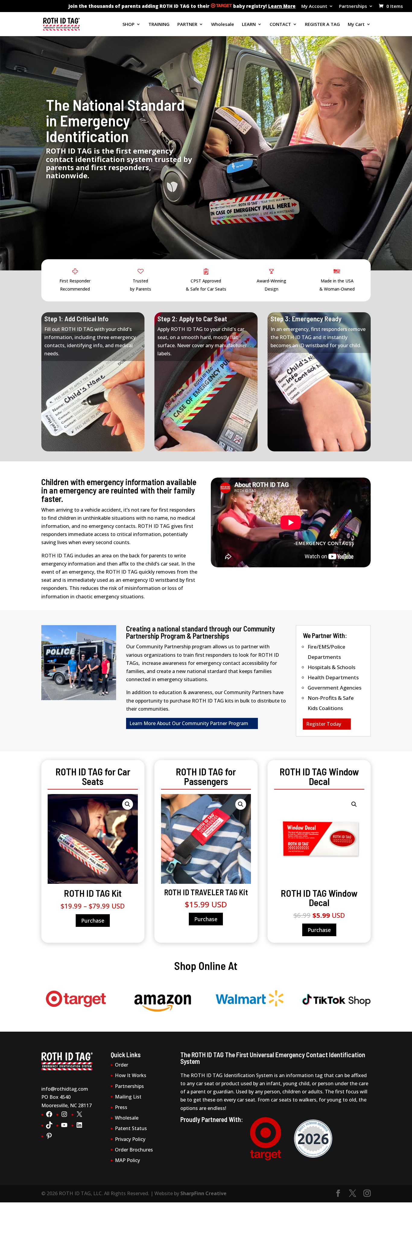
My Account (314, 6)
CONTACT (280, 24)
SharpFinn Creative (203, 1193)
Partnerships (353, 6)
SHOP (128, 24)
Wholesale (222, 24)
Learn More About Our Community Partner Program (188, 723)
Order (121, 1064)
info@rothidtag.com (64, 1089)
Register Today (323, 724)
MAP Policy (127, 1160)
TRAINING (159, 24)
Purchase (92, 920)
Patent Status (131, 1128)
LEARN (249, 24)
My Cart (356, 24)
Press (121, 1107)
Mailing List (128, 1096)
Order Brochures (134, 1149)
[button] (127, 804)
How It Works (130, 1075)
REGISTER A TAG (322, 24)
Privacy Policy (130, 1139)
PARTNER (187, 24)
